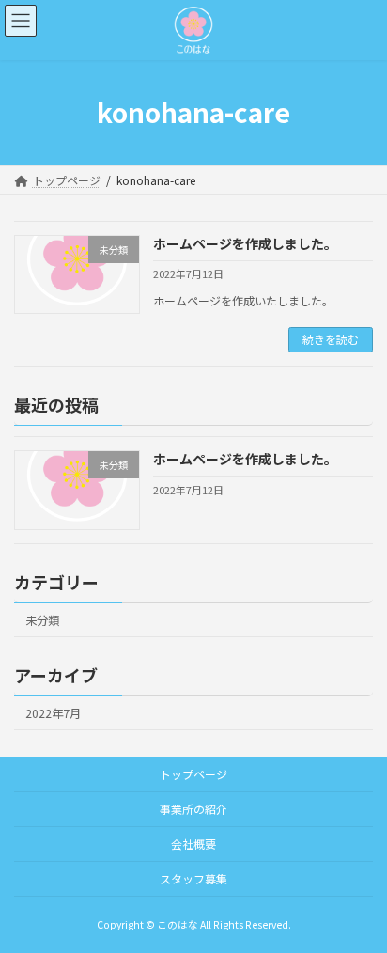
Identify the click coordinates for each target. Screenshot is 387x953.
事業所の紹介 (193, 809)
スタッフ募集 (193, 878)
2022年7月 (53, 712)
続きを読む (330, 339)
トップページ (193, 774)
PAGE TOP (359, 907)
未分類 (42, 619)
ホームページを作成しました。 (245, 243)
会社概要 (193, 843)
